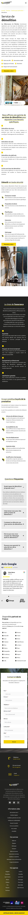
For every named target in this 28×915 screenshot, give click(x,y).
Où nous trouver (17, 765)
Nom (5, 690)
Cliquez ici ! (16, 775)
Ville (5, 733)
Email (15, 773)
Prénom (6, 697)
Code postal (7, 726)
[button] (14, 494)
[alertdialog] (14, 913)
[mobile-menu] (25, 3)
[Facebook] (9, 802)
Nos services (14, 837)
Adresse (6, 718)
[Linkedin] (14, 802)
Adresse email (7, 711)
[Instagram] (18, 802)
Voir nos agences (16, 767)
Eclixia (20, 908)
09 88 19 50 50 (16, 759)
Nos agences (14, 868)
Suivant (14, 741)
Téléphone (6, 704)
